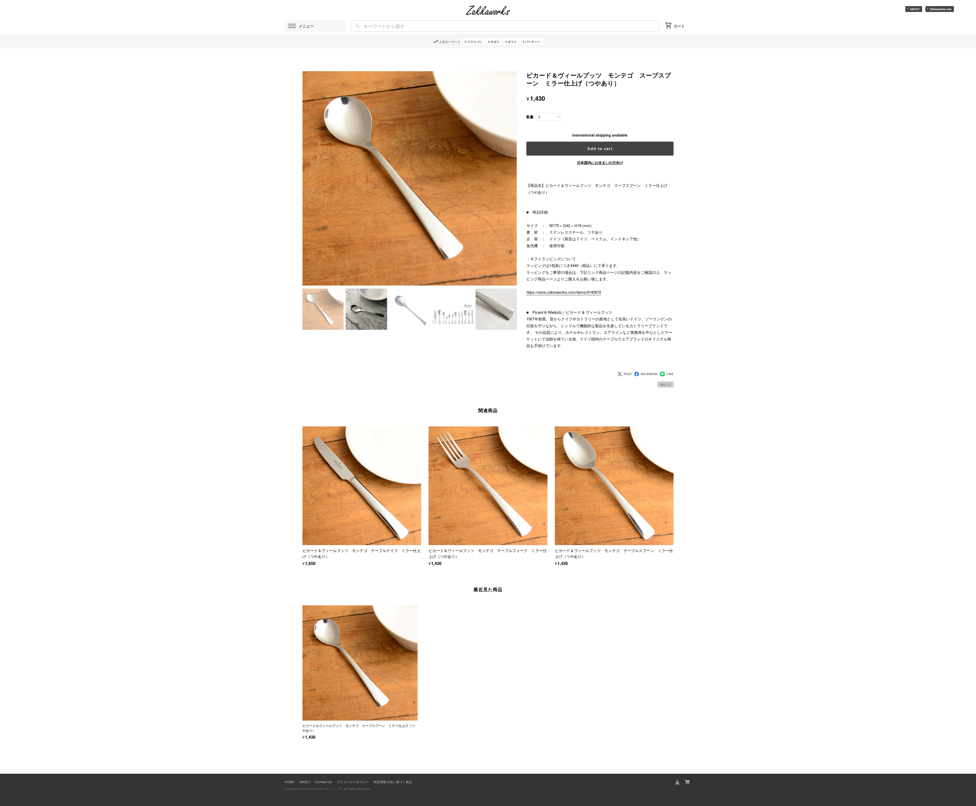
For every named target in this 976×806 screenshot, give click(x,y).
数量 (529, 116)
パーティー (532, 41)
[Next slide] (673, 660)
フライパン (474, 41)
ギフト (512, 41)
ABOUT (915, 9)
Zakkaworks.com (940, 9)
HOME (289, 782)
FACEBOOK (649, 374)
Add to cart (600, 148)
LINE (670, 374)
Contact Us (323, 782)
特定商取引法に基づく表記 (393, 782)
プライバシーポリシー (353, 782)
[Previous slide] (302, 660)
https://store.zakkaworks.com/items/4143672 (563, 292)
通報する (665, 384)
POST (628, 374)
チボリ (495, 41)
